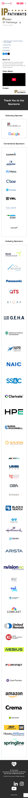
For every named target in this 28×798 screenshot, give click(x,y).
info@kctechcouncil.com (18, 773)
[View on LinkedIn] (4, 54)
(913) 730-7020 (7, 773)
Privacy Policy (14, 795)
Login (22, 3)
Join (18, 3)
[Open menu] (25, 3)
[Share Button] (19, 22)
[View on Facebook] (6, 54)
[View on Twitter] (8, 54)
